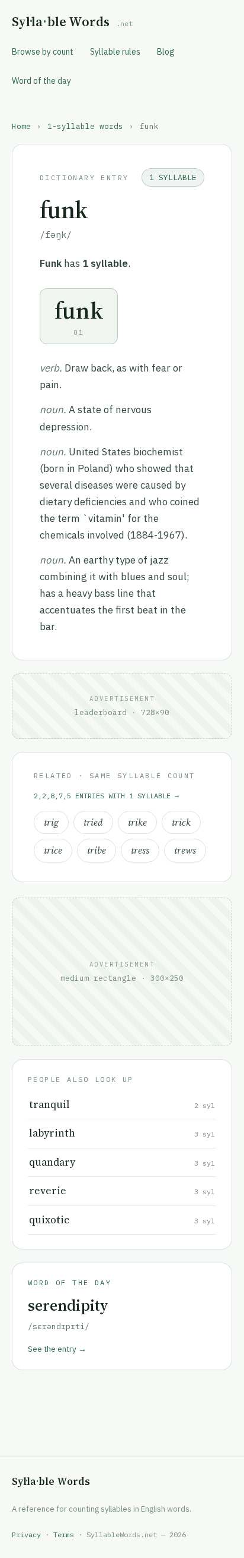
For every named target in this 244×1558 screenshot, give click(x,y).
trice (53, 850)
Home (21, 126)
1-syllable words (85, 126)
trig (51, 822)
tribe (96, 850)
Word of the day (41, 80)
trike (137, 822)
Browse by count (42, 51)
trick (181, 822)
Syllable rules (115, 51)
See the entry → (57, 1348)
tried (93, 822)
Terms (63, 1534)
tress (140, 850)
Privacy (26, 1534)
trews (185, 850)
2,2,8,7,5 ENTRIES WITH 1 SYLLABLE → (106, 795)
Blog (166, 51)
